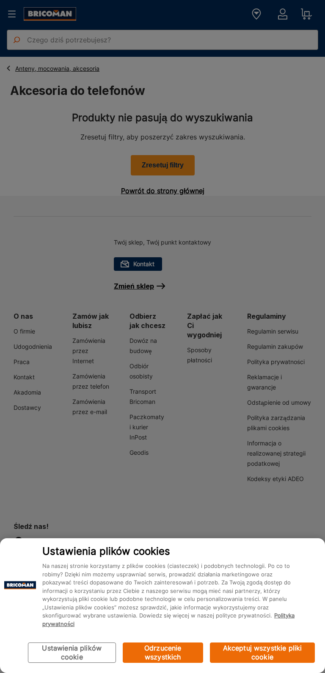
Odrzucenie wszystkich (163, 652)
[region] (162, 605)
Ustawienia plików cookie (72, 652)
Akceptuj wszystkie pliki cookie (262, 652)
